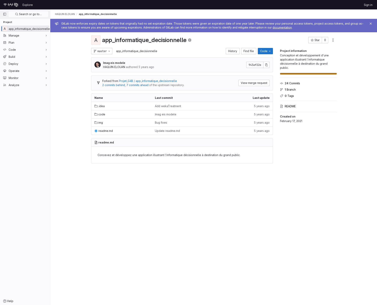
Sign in (368, 4)
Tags (289, 95)
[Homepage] (10, 5)
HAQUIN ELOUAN (65, 14)
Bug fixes (161, 122)
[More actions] (333, 40)
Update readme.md (167, 130)
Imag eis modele (114, 62)
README (290, 106)
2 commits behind (113, 85)
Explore (28, 4)
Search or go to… (30, 14)
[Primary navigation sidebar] (5, 14)
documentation (282, 27)
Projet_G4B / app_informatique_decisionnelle (148, 81)
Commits (292, 83)
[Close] (370, 23)
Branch (290, 89)
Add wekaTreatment (168, 106)
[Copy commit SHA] (266, 65)
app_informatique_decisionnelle (136, 51)
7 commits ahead (137, 85)
